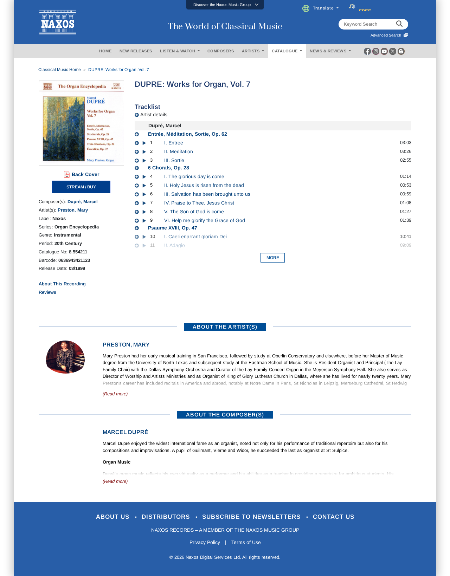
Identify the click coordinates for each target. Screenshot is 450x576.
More (272, 257)
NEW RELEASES (136, 51)
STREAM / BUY (81, 187)
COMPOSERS (220, 51)
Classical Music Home (59, 69)
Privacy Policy (204, 542)
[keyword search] (399, 24)
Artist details (153, 114)
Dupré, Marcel (83, 201)
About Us (113, 516)
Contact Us (333, 516)
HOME (105, 51)
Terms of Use (246, 542)
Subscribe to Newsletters (252, 516)
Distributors (167, 516)
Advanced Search (387, 35)
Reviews (47, 292)
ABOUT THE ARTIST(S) (225, 327)
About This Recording (62, 283)
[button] (225, 4)
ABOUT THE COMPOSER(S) (225, 415)
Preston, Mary (73, 210)
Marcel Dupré (125, 432)
